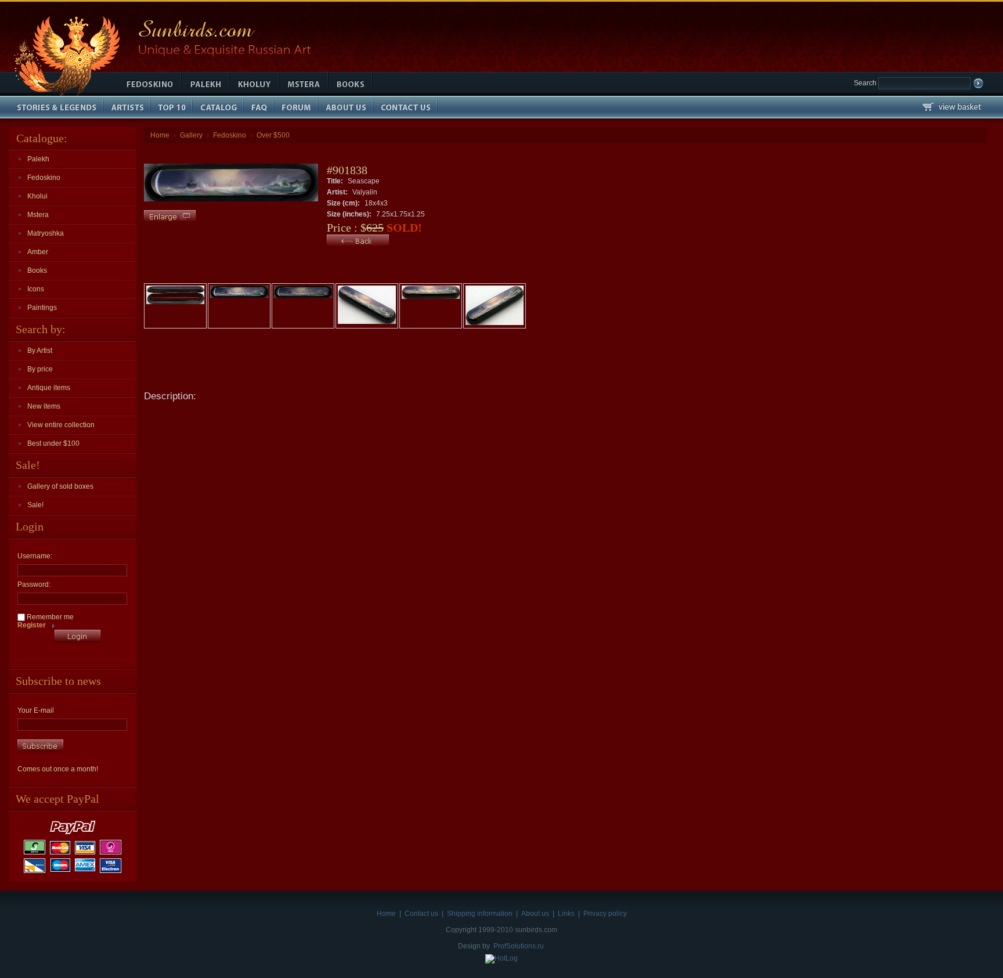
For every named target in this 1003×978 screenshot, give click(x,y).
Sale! (35, 505)
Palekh (38, 159)
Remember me (49, 617)
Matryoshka (45, 233)
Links (566, 914)
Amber (37, 252)
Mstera (38, 215)
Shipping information (480, 914)
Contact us (421, 914)
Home (159, 135)
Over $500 (273, 135)
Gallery (191, 135)
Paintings (42, 308)
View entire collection (61, 425)
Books (37, 270)
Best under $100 (53, 443)
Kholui (37, 196)
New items (43, 406)
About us (535, 914)
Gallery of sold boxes (60, 486)
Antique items (48, 388)
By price (40, 369)
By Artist (39, 351)
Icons (35, 289)
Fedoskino (43, 178)
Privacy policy (605, 914)
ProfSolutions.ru (518, 946)
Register (31, 625)
